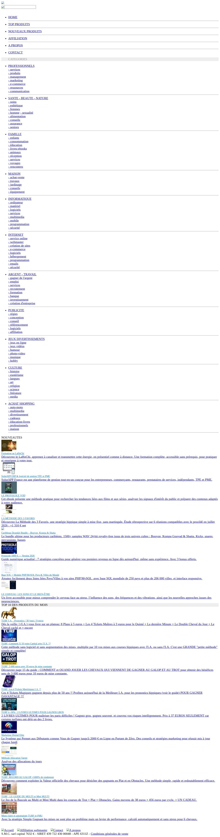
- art (10, 382)
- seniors (13, 127)
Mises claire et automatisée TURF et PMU (21, 815)
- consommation (18, 141)
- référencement (18, 324)
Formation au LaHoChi (12, 453)
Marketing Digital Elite (12, 735)
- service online (18, 238)
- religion (14, 385)
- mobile (13, 220)
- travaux (13, 181)
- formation (15, 292)
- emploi (13, 281)
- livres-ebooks (17, 148)
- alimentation (17, 116)
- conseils (14, 120)
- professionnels (18, 425)
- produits (14, 73)
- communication (18, 91)
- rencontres (15, 166)
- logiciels (14, 209)
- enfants (13, 137)
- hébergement (17, 256)
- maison (13, 429)
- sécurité (14, 227)
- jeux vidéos (16, 346)
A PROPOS (15, 45)
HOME (12, 17)
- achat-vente (16, 177)
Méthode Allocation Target (14, 758)
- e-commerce (16, 84)
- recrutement (16, 288)
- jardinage (15, 184)
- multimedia (16, 217)
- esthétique (15, 105)
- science (13, 389)
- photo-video (16, 353)
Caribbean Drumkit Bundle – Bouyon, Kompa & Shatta (28, 533)
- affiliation (15, 332)
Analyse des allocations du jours (21, 761)
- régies (13, 314)
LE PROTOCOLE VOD (13, 495)
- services (14, 69)
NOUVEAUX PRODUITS (25, 31)
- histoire (13, 371)
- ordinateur (15, 202)
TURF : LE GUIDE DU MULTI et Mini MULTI (25, 796)
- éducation (15, 145)
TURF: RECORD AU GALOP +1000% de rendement (27, 777)
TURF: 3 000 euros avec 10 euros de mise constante (26, 666)
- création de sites (19, 245)
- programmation (18, 224)
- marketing (15, 80)
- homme (13, 112)
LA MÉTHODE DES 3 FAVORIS (18, 518)
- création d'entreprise (21, 303)
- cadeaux (14, 418)
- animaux (14, 152)
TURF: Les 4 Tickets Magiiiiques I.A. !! (21, 689)
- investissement (18, 299)
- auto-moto (15, 407)
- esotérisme (15, 375)
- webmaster (16, 242)
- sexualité (26, 112)
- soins (12, 102)
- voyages (14, 163)
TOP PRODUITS (19, 24)
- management (17, 76)
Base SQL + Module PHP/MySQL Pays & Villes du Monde (30, 575)
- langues (14, 378)
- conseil (13, 321)
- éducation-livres (19, 421)
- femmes (14, 109)
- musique (14, 357)
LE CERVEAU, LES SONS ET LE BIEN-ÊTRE (25, 594)
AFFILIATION (17, 38)
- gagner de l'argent (20, 278)
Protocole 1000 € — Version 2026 (18, 555)
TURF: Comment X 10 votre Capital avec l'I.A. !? (26, 643)
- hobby (13, 360)
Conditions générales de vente (109, 833)
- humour (14, 350)
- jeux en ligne (17, 342)
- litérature (14, 393)
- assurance (15, 123)
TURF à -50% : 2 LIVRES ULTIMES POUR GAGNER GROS (32, 712)
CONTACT (15, 52)
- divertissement (18, 414)
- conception (16, 317)
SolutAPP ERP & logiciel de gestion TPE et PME (25, 476)
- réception (15, 156)
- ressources (15, 87)
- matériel (14, 206)
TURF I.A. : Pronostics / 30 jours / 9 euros (22, 620)
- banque (13, 296)
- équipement (16, 191)
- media (13, 396)
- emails (13, 263)
